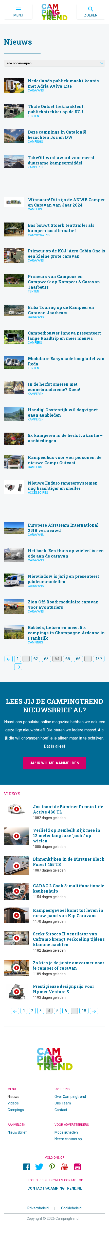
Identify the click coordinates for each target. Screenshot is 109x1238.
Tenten (33, 116)
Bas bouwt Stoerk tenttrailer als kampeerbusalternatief (54, 232)
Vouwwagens (38, 235)
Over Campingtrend (70, 1097)
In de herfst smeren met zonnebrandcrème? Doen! (54, 390)
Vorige (9, 659)
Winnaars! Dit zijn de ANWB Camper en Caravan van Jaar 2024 (54, 206)
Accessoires (38, 492)
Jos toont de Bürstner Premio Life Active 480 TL (54, 812)
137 (98, 658)
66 (78, 658)
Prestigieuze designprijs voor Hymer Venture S (54, 992)
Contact (61, 1110)
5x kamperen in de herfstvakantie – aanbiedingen (54, 440)
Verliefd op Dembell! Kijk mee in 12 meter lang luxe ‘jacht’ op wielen (54, 838)
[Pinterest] (52, 1167)
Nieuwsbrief (17, 1132)
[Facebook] (26, 1167)
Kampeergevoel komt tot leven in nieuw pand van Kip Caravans (54, 915)
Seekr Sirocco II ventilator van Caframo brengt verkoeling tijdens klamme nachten (54, 941)
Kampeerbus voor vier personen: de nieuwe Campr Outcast (54, 464)
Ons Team (63, 1103)
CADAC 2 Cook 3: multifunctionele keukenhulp (54, 891)
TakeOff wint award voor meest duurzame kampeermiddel (54, 164)
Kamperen (36, 167)
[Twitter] (39, 1167)
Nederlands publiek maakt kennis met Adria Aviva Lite (54, 87)
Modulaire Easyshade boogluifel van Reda (54, 365)
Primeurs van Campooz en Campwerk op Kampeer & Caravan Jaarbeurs (54, 285)
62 (35, 658)
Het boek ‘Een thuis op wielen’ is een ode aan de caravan (54, 557)
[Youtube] (64, 1167)
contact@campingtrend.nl (54, 1188)
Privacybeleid (38, 1208)
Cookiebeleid (71, 1208)
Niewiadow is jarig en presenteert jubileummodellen (54, 583)
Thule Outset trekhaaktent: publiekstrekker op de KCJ (54, 113)
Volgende (18, 666)
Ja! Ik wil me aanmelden (54, 763)
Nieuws (13, 1097)
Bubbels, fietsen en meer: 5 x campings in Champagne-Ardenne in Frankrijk (54, 636)
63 (46, 658)
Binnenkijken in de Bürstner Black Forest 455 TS (54, 865)
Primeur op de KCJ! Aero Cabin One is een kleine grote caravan (54, 257)
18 (84, 1010)
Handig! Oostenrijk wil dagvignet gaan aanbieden (54, 416)
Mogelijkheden (66, 1132)
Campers (35, 209)
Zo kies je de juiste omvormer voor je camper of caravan (54, 968)
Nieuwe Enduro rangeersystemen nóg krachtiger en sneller (54, 489)
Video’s (13, 1103)
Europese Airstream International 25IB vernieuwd (54, 531)
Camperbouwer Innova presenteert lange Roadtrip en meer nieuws (54, 339)
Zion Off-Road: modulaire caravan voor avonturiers (54, 608)
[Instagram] (77, 1167)
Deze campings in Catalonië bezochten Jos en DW (54, 138)
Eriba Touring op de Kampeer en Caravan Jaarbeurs (54, 314)
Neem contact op (68, 1139)
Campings (35, 141)
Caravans (36, 90)
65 (67, 658)
